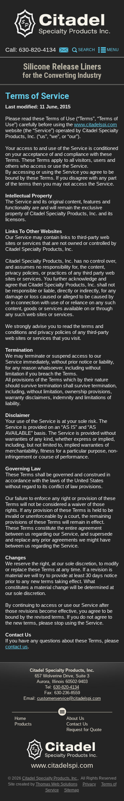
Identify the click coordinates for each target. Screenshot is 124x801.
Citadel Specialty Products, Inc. (50, 778)
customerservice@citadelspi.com (69, 698)
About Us (75, 718)
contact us (16, 646)
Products (23, 724)
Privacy (89, 784)
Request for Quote (84, 729)
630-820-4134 (37, 50)
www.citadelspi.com (95, 124)
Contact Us (77, 724)
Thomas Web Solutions (56, 784)
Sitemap (71, 790)
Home (20, 718)
